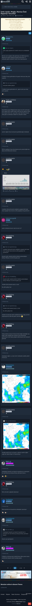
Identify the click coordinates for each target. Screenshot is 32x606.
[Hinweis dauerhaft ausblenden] (29, 20)
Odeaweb (18, 603)
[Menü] (30, 1)
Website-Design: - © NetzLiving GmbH (16, 599)
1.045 (20, 568)
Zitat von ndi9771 (9, 48)
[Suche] (22, 1)
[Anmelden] (26, 1)
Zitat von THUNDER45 (10, 276)
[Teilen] (30, 33)
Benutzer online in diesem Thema (11, 584)
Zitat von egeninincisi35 (11, 83)
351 (15, 568)
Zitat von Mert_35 (9, 529)
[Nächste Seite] (24, 568)
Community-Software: (16, 601)
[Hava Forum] (5, 1)
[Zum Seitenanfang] (29, 604)
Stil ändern (28, 593)
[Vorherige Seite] (8, 568)
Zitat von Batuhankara (10, 421)
